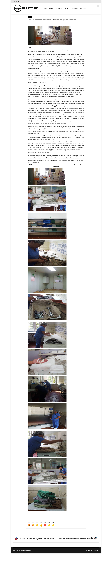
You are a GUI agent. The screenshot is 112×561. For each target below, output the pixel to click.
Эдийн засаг (59, 8)
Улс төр (51, 8)
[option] (56, 35)
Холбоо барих (96, 550)
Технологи (83, 8)
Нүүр (45, 8)
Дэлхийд (66, 8)
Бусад (30, 17)
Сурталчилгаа (89, 550)
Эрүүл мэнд (75, 8)
